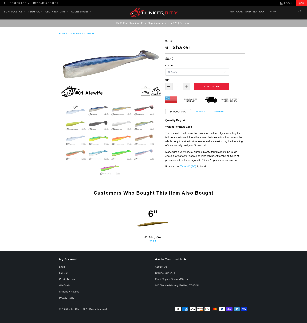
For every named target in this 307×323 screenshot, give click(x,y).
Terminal (34, 11)
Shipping (251, 11)
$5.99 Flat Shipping (127, 23)
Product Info (178, 112)
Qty (167, 80)
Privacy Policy (66, 297)
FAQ (261, 11)
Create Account (67, 279)
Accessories (80, 11)
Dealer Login (19, 3)
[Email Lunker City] (5, 3)
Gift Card (236, 11)
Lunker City (73, 309)
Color (169, 65)
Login (62, 266)
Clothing (51, 11)
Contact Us (161, 266)
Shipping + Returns (69, 291)
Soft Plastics (13, 11)
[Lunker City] (153, 13)
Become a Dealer (45, 3)
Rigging (200, 111)
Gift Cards (64, 285)
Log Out (63, 273)
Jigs (63, 11)
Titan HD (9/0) (188, 166)
